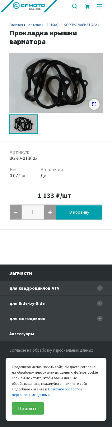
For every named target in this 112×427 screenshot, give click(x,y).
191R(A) (52, 24)
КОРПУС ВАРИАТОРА (80, 24)
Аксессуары (21, 333)
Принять (28, 408)
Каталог (34, 24)
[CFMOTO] (29, 6)
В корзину (79, 212)
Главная (16, 24)
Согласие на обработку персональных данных (51, 350)
